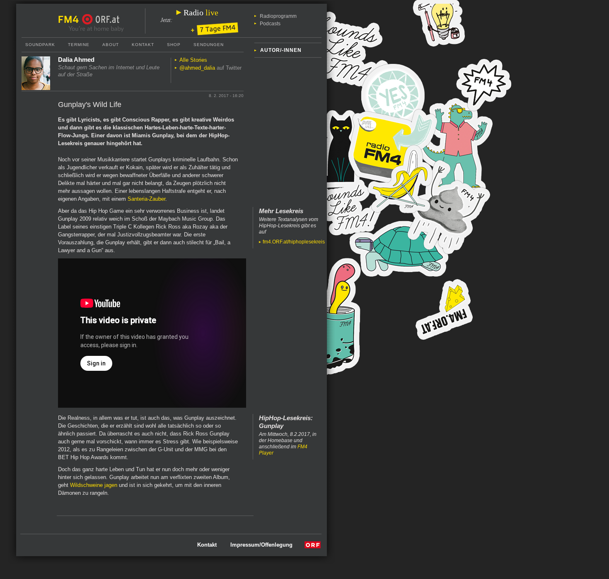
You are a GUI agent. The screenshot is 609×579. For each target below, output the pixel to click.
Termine (78, 44)
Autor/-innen (281, 50)
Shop (174, 44)
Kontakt (143, 44)
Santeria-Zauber (146, 199)
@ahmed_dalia (197, 68)
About (110, 44)
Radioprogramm (278, 16)
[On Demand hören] (214, 29)
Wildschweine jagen (93, 485)
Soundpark (40, 44)
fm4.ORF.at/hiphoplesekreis (294, 242)
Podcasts (270, 24)
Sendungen (208, 44)
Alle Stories (193, 60)
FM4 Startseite (70, 19)
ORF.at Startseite (100, 19)
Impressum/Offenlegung (261, 545)
